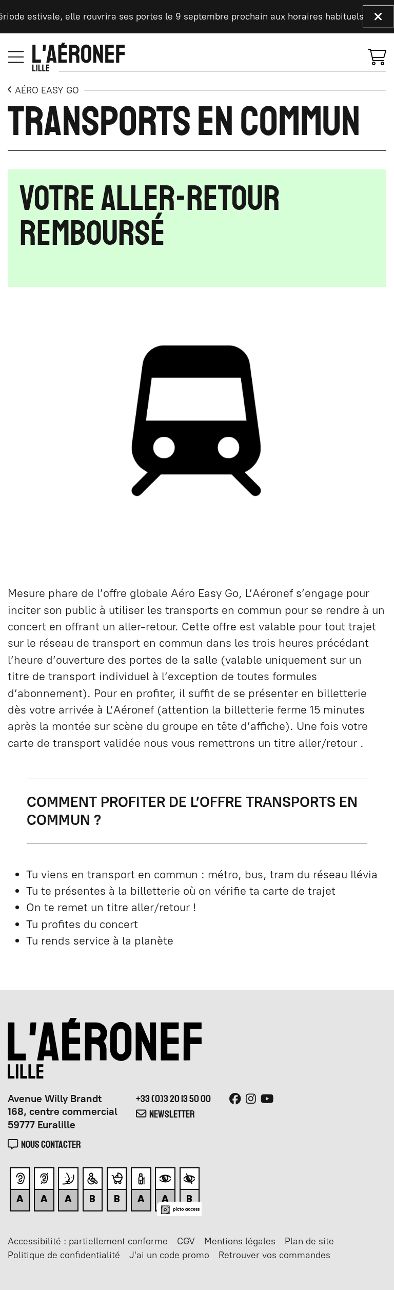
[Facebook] (235, 1099)
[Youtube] (267, 1099)
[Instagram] (251, 1099)
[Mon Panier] (377, 56)
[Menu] (16, 57)
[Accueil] (78, 57)
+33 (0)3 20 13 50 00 (173, 1098)
